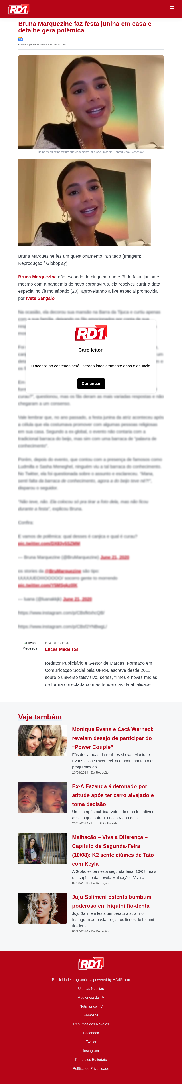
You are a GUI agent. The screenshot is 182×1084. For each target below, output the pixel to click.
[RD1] (19, 9)
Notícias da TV (91, 1006)
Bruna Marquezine (37, 276)
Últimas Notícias (91, 989)
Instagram (91, 1051)
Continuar (91, 383)
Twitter (91, 1042)
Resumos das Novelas (91, 1024)
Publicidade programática (72, 980)
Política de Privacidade (91, 1068)
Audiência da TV (91, 997)
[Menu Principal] (172, 9)
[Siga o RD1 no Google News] (20, 38)
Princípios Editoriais (91, 1060)
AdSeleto (122, 980)
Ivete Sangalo (40, 298)
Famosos (91, 1015)
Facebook (91, 1033)
